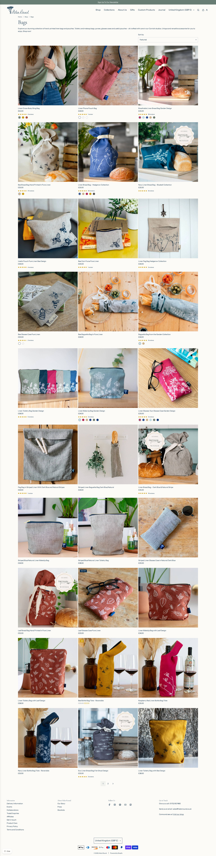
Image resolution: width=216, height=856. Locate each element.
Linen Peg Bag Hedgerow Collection (152, 261)
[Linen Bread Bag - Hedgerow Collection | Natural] (83, 194)
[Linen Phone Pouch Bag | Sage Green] (87, 117)
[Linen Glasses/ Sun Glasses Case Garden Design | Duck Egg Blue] (150, 420)
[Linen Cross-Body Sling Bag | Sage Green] (19, 117)
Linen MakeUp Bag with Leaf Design (152, 630)
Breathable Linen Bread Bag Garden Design (155, 108)
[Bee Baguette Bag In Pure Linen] (108, 301)
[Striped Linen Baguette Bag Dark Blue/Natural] (108, 454)
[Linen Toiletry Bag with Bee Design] (168, 738)
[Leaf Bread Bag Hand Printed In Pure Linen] (48, 597)
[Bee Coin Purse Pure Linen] (108, 228)
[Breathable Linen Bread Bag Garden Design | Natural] (150, 117)
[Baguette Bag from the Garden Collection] (168, 301)
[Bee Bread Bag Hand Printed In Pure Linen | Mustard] (23, 194)
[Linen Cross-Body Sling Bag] (48, 75)
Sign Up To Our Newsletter (108, 2)
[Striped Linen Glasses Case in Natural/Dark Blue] (168, 527)
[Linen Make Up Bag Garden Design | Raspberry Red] (83, 420)
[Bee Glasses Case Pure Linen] (48, 301)
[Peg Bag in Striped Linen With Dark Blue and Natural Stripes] (48, 454)
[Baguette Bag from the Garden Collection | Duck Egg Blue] (140, 343)
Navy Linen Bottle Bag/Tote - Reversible (33, 771)
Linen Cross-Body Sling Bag (29, 108)
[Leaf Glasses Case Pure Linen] (108, 597)
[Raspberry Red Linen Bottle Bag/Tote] (168, 668)
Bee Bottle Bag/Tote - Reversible (91, 700)
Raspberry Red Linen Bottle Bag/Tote (152, 700)
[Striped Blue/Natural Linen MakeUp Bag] (48, 527)
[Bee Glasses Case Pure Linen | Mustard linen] (23, 343)
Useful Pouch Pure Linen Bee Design (32, 261)
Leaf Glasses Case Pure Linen (89, 630)
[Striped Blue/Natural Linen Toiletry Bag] (108, 527)
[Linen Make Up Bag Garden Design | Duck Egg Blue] (80, 420)
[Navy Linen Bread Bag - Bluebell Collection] (168, 152)
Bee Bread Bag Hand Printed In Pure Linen (34, 185)
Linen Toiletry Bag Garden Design (31, 411)
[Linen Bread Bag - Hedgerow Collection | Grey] (94, 194)
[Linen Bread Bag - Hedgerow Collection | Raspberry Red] (87, 194)
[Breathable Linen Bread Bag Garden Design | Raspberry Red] (140, 117)
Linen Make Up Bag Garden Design (91, 411)
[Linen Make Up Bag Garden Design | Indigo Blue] (90, 420)
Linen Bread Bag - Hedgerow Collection (93, 185)
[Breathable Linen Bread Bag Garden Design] (168, 75)
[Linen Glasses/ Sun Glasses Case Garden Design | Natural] (147, 420)
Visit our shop (178, 814)
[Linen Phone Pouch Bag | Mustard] (83, 117)
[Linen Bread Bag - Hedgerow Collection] (108, 152)
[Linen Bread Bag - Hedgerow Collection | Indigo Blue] (80, 194)
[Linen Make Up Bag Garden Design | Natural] (87, 420)
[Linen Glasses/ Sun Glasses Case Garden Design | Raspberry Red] (140, 420)
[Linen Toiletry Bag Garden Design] (48, 378)
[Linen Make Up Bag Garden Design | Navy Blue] (97, 420)
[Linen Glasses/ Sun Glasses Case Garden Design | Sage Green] (154, 420)
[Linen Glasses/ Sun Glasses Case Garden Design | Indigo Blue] (143, 420)
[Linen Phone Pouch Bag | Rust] (80, 117)
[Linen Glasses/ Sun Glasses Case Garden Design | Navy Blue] (158, 420)
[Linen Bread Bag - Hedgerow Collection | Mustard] (90, 194)
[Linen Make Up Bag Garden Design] (108, 378)
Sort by (141, 34)
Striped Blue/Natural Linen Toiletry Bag (93, 560)
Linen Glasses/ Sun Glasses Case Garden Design (156, 411)
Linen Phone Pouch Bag (87, 108)
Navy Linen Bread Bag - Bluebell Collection (155, 185)
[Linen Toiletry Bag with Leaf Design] (48, 668)
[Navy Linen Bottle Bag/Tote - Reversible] (48, 738)
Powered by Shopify (116, 853)
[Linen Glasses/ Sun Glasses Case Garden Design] (168, 378)
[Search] (198, 10)
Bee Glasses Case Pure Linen (29, 334)
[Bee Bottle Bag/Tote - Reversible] (108, 668)
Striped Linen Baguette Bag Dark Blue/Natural (96, 487)
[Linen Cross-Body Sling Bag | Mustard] (23, 117)
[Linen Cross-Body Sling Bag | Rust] (27, 117)
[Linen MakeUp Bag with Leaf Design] (168, 597)
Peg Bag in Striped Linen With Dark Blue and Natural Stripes (41, 487)
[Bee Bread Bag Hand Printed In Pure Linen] (48, 152)
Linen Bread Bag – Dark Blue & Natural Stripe (155, 487)
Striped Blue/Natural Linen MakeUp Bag (33, 560)
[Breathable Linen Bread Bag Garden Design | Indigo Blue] (147, 117)
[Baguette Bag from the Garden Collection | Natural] (143, 343)
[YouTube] (125, 804)
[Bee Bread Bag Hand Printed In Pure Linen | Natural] (19, 194)
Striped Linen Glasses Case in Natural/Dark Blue (157, 560)
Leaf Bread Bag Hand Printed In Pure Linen (34, 630)
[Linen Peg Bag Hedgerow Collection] (168, 228)
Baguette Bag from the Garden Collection (154, 334)
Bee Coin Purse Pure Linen (88, 261)
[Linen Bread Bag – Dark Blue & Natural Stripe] (168, 454)
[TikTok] (130, 804)
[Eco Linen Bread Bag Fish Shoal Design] (108, 738)
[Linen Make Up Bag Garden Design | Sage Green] (94, 420)
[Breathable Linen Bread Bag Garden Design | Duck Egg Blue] (143, 117)
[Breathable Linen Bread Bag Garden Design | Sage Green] (154, 117)
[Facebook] (109, 804)
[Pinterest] (120, 804)
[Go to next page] (112, 783)
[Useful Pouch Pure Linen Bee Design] (48, 228)
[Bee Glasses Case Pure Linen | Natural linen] (19, 343)
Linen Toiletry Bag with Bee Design (151, 771)
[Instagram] (114, 804)
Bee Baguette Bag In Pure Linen (90, 334)
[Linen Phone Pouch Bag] (108, 75)
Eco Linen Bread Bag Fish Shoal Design (93, 771)
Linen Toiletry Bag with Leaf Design (31, 700)
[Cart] (203, 10)
